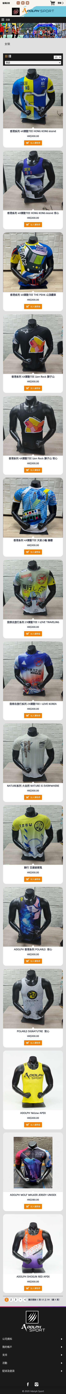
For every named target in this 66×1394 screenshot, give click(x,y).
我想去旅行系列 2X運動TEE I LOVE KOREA (33, 704)
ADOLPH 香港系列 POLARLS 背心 (33, 949)
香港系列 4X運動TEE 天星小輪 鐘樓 (33, 540)
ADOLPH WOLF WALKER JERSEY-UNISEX (33, 1195)
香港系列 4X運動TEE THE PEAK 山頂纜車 (33, 294)
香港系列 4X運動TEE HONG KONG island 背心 (33, 213)
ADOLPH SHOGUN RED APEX (33, 1276)
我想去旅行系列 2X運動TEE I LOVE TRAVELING (33, 622)
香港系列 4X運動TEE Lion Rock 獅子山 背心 (33, 458)
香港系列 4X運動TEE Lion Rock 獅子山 (33, 376)
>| (25, 1299)
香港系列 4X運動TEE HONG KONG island (33, 131)
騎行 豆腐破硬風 (33, 867)
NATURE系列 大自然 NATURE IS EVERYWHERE (33, 785)
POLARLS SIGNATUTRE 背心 (33, 1031)
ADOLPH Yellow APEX (33, 1113)
